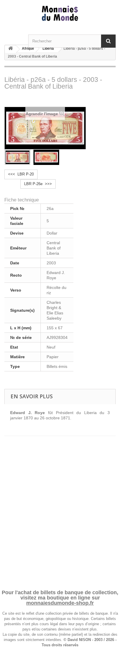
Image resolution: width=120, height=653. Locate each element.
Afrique (28, 48)
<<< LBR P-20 (21, 174)
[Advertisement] (60, 507)
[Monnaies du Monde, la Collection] (60, 13)
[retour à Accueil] (10, 49)
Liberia (48, 48)
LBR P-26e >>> (38, 184)
